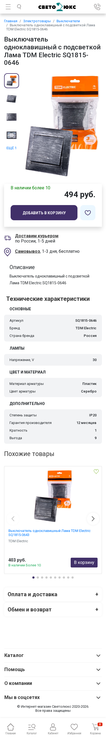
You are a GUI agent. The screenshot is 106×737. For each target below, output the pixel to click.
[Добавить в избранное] (87, 212)
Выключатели (68, 21)
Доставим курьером (36, 235)
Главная (10, 21)
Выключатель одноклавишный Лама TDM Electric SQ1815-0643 (49, 533)
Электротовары (37, 21)
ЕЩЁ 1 (12, 148)
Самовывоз (27, 251)
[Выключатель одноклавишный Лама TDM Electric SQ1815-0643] (53, 496)
